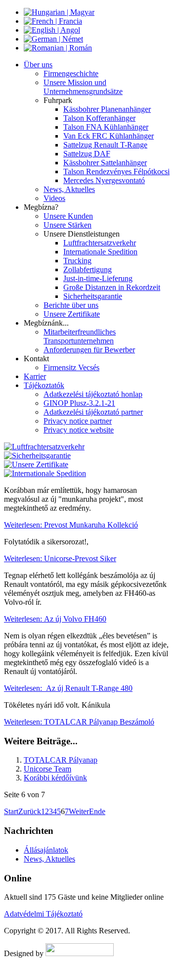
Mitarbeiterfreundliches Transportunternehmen (80, 336)
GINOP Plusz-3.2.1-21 (79, 403)
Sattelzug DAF (86, 153)
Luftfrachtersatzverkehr (99, 243)
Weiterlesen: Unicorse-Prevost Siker (60, 558)
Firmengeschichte (71, 73)
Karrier (35, 376)
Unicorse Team (47, 769)
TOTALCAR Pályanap (60, 760)
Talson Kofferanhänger (99, 118)
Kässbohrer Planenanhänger (107, 109)
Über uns (38, 64)
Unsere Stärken (67, 225)
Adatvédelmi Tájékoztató (43, 914)
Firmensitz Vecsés (71, 367)
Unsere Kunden (68, 216)
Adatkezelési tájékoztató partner (93, 412)
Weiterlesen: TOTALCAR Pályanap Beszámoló (79, 722)
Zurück (29, 811)
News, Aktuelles (69, 189)
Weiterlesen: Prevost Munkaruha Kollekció (71, 525)
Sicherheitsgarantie (92, 296)
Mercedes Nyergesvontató (104, 180)
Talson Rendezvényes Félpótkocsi (116, 171)
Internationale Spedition (100, 251)
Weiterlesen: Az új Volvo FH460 (55, 619)
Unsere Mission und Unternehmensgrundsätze (83, 87)
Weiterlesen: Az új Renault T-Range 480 (68, 688)
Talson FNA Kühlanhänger (105, 127)
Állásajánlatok (46, 850)
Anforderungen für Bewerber (89, 349)
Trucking (77, 260)
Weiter (79, 811)
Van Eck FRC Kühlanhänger (108, 136)
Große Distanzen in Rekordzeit (111, 287)
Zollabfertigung (87, 269)
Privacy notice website (79, 430)
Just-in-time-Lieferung (98, 278)
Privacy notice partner (78, 421)
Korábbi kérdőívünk (55, 777)
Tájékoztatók (44, 385)
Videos (54, 198)
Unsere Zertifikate (72, 314)
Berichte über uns (71, 305)
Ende (97, 811)
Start (11, 811)
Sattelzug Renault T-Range (105, 145)
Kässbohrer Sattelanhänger (105, 162)
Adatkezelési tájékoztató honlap (93, 394)
